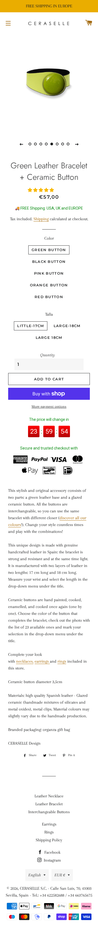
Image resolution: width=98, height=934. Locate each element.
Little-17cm (30, 326)
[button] (41, 190)
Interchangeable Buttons (49, 811)
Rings (49, 832)
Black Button (49, 261)
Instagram (52, 860)
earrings (42, 661)
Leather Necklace (49, 796)
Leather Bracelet (49, 803)
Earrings (49, 824)
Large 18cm (49, 337)
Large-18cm (67, 326)
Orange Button (49, 285)
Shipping (41, 218)
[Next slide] (77, 144)
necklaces (24, 661)
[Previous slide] (21, 144)
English (34, 875)
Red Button (49, 297)
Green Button (49, 250)
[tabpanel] (49, 82)
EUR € (59, 875)
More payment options (49, 406)
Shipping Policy (49, 840)
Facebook (51, 852)
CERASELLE (29, 888)
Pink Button (49, 273)
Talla (49, 314)
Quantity (47, 355)
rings (61, 661)
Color (49, 238)
